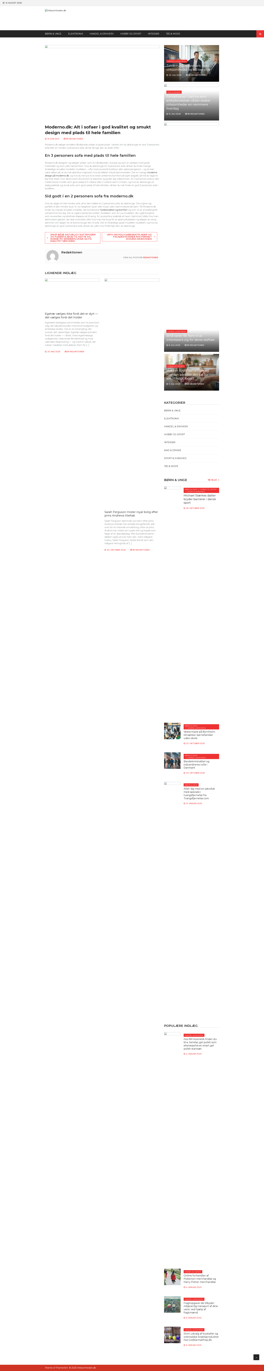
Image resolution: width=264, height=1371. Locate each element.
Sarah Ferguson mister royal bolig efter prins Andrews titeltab (131, 513)
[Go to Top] (256, 1357)
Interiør (153, 33)
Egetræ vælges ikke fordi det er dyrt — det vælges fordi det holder (71, 315)
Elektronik (75, 33)
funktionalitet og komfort (113, 210)
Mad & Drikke (174, 92)
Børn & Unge (53, 33)
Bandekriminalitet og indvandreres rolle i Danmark (196, 764)
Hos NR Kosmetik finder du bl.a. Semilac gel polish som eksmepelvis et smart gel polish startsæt (200, 1044)
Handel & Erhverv (102, 33)
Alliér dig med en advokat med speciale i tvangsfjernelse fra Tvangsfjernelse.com (199, 793)
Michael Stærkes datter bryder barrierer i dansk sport (200, 499)
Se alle (212, 479)
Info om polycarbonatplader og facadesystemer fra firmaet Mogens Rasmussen (129, 236)
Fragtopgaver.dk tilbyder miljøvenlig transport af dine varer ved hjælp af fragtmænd (201, 1308)
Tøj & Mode (173, 33)
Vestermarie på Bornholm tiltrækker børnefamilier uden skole (199, 735)
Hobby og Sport (130, 33)
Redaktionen (76, 139)
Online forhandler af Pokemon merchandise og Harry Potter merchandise (200, 1278)
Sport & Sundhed (175, 458)
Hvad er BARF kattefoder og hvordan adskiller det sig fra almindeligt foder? (187, 374)
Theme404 (62, 1367)
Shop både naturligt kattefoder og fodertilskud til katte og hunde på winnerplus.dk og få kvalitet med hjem (73, 237)
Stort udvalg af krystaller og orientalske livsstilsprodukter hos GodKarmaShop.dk (201, 1337)
